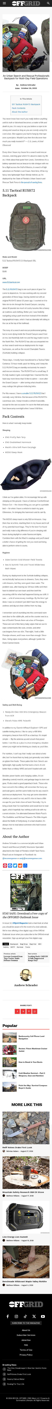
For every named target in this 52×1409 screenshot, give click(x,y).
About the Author (20, 112)
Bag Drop (24, 944)
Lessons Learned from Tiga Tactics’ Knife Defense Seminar (13, 958)
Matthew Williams (12, 1196)
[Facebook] (17, 1011)
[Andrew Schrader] (26, 975)
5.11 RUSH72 (12, 289)
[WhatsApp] (34, 1011)
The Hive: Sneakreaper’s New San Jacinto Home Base (26, 1369)
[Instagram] (16, 1316)
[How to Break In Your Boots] (10, 1062)
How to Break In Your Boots (30, 1062)
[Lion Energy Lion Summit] (26, 1217)
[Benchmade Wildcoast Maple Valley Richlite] (26, 1262)
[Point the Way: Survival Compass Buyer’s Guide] (10, 1087)
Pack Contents (18, 108)
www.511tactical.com (11, 282)
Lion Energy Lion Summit (15, 1237)
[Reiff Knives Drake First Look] (26, 1128)
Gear (26, 54)
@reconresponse (10, 858)
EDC (40, 944)
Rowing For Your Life (15, 1384)
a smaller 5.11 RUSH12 (31, 393)
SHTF (13, 947)
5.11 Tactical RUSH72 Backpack (26, 104)
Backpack (14, 944)
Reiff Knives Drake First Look (17, 1147)
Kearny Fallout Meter (16, 1379)
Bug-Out (33, 944)
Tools (27, 947)
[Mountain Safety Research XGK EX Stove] (26, 1172)
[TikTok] (25, 1316)
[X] (23, 1011)
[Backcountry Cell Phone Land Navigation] (10, 1037)
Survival (20, 947)
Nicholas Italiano (12, 1151)
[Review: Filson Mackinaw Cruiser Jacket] (10, 1050)
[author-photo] (4, 1151)
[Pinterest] (28, 1011)
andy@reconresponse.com (30, 858)
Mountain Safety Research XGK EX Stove (23, 1192)
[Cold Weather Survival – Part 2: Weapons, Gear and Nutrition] (10, 1074)
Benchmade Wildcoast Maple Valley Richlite (25, 1281)
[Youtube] (43, 1316)
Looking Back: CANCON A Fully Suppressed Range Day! (38, 958)
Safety (6, 947)
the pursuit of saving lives (31, 182)
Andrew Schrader (28, 85)
